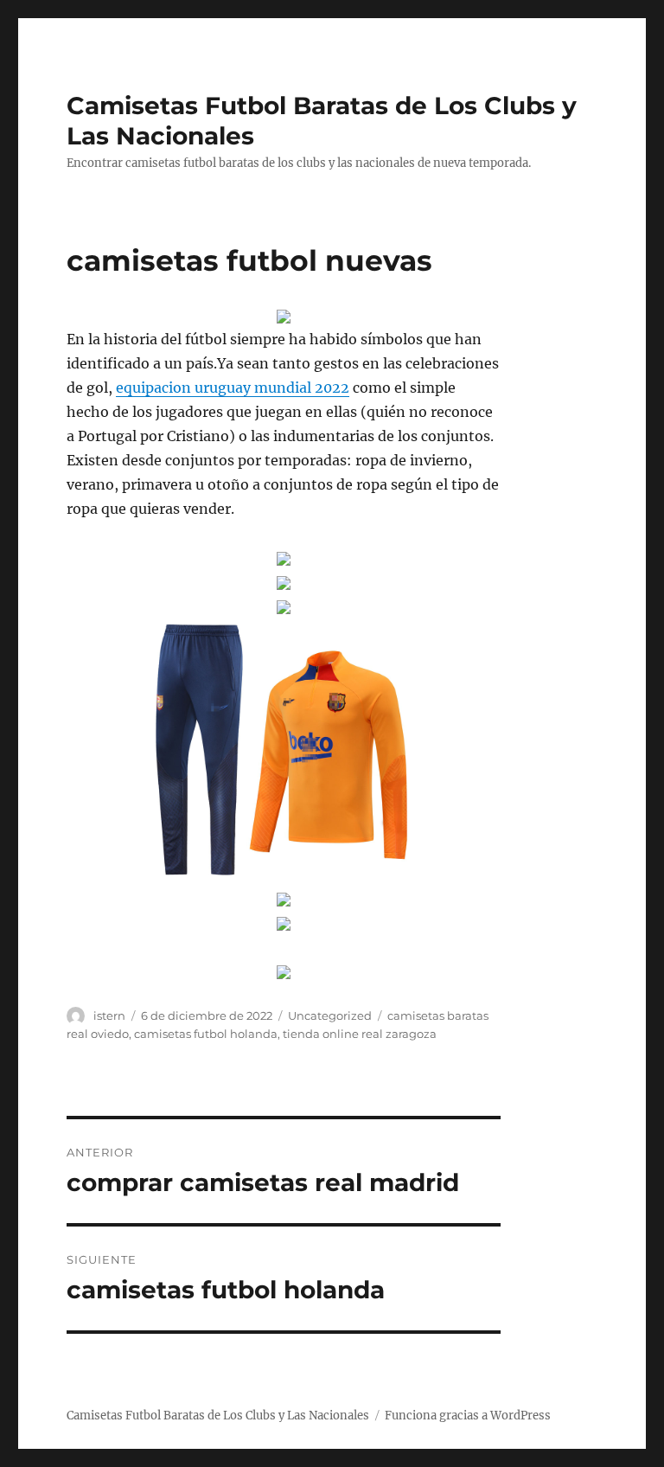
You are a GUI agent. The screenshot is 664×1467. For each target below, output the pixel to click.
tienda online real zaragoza (360, 1034)
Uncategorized (330, 1015)
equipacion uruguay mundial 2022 (232, 387)
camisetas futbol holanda (206, 1034)
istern (109, 1015)
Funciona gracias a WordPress (468, 1415)
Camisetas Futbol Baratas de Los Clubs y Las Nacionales (218, 1415)
